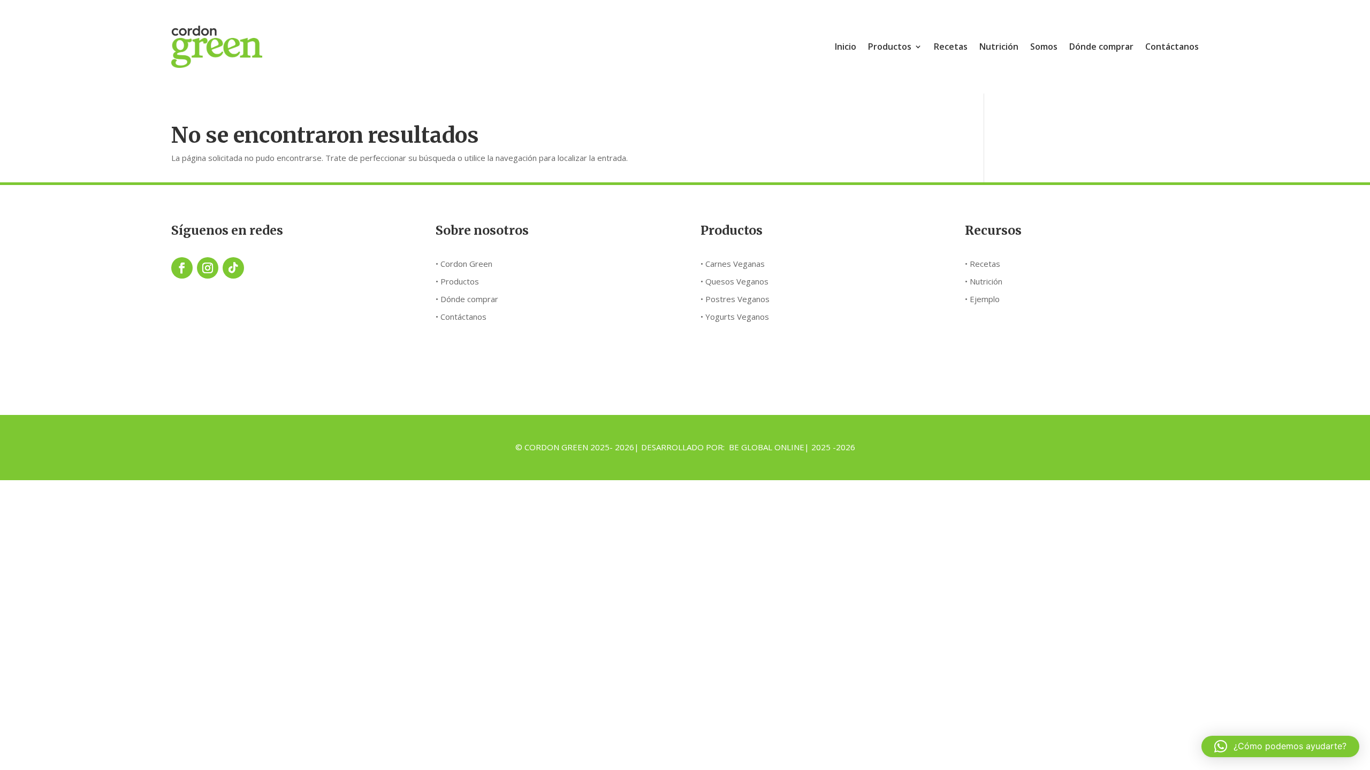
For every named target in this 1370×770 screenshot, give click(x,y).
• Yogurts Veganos (735, 316)
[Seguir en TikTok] (233, 268)
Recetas (951, 46)
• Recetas (982, 263)
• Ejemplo (982, 299)
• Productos (457, 281)
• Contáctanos (461, 316)
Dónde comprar (1101, 46)
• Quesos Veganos (734, 281)
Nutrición (998, 46)
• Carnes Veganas (733, 263)
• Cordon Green (464, 263)
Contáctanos (1172, 46)
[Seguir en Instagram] (207, 268)
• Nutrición (983, 281)
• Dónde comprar (467, 299)
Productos (889, 46)
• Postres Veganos (735, 299)
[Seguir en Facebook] (182, 268)
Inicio (845, 46)
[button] (1280, 746)
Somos (1043, 46)
